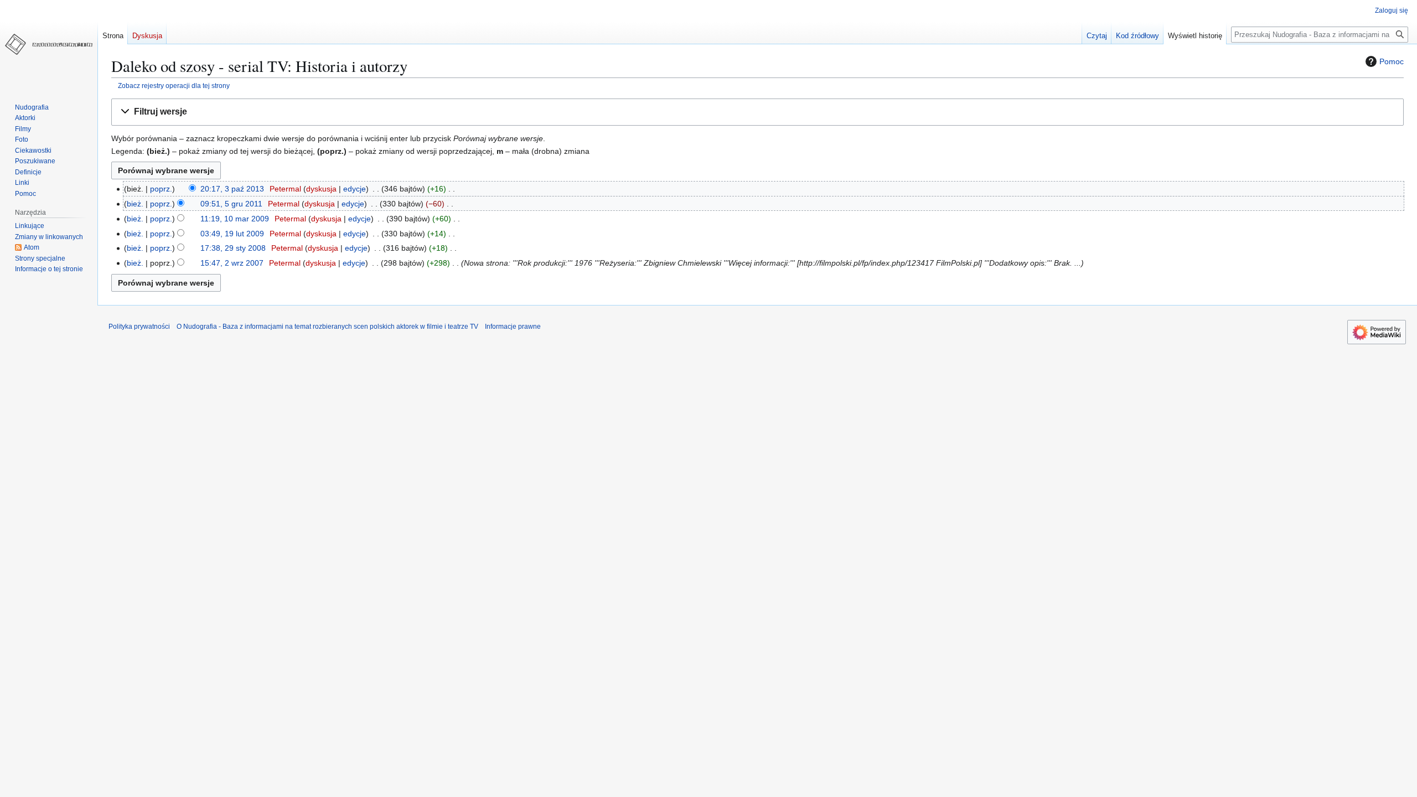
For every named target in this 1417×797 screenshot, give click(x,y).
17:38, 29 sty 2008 (233, 248)
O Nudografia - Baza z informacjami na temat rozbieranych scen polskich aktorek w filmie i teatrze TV (327, 326)
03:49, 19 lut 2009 (232, 233)
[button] (757, 112)
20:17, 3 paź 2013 (232, 188)
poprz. (161, 188)
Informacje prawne (513, 326)
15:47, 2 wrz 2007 (231, 262)
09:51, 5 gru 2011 (231, 203)
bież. (135, 203)
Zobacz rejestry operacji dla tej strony (174, 85)
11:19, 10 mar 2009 (234, 218)
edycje (354, 188)
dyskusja (321, 188)
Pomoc (1391, 61)
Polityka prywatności (139, 326)
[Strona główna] (48, 44)
